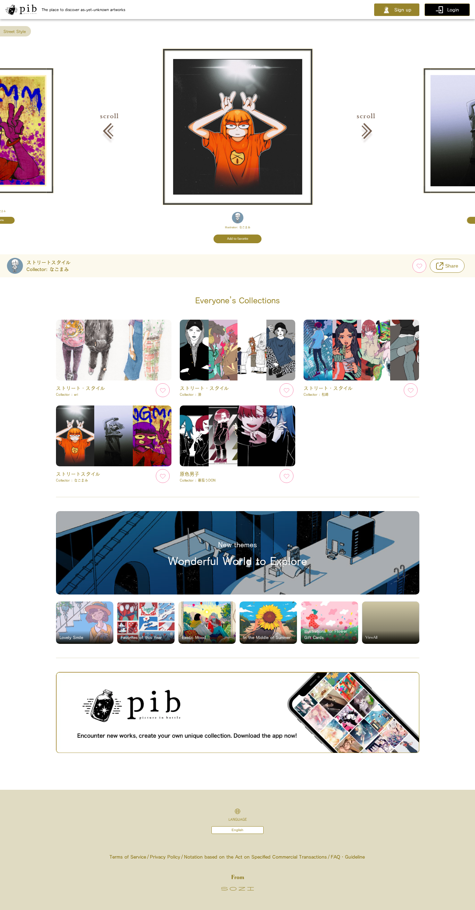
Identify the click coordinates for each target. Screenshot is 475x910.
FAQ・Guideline (348, 856)
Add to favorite (237, 238)
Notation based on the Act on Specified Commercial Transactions (255, 856)
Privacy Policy (165, 856)
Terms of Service (128, 856)
